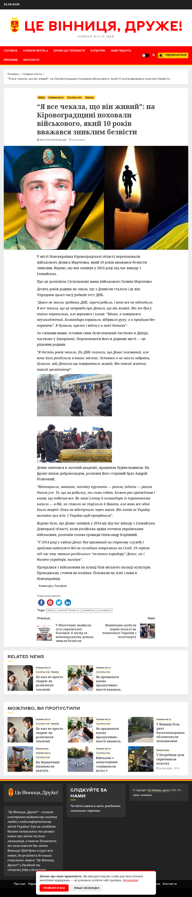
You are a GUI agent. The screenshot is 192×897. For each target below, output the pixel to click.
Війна (41, 97)
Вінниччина (42, 748)
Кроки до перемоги (69, 50)
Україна (89, 97)
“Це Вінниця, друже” (158, 790)
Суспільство (74, 97)
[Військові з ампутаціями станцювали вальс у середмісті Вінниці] (80, 759)
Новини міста (34, 50)
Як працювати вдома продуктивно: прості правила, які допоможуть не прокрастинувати (110, 689)
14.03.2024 (79, 140)
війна (50, 610)
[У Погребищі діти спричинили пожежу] (141, 759)
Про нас (20, 884)
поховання (104, 610)
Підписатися (175, 55)
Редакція (34, 884)
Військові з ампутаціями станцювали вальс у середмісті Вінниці (107, 768)
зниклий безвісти (68, 610)
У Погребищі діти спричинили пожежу (170, 759)
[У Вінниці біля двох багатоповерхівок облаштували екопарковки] (141, 729)
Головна (10, 50)
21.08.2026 (165, 768)
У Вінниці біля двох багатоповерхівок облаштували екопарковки (170, 732)
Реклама (11, 60)
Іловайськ (88, 610)
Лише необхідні (86, 888)
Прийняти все (54, 888)
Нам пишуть (121, 50)
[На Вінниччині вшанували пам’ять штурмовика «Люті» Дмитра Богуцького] (20, 759)
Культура (98, 50)
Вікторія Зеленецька (53, 140)
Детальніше (130, 880)
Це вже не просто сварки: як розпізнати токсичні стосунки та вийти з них (49, 687)
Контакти (31, 60)
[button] (153, 55)
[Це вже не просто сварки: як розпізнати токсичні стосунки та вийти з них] (20, 678)
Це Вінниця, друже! (103, 27)
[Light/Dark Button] (145, 55)
